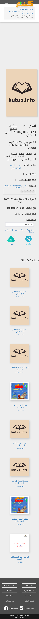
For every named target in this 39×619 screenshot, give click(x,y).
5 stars (33, 191)
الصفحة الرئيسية (26, 9)
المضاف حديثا (29, 590)
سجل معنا (28, 596)
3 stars (27, 191)
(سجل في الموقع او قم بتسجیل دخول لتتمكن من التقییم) (15, 186)
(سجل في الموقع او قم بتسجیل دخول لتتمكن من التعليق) (19, 230)
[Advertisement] (19, 43)
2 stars (24, 191)
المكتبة (9, 590)
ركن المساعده (9, 601)
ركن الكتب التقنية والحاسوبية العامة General (20, 12)
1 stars (21, 191)
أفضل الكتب (29, 585)
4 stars (30, 191)
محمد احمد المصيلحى (15, 166)
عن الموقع (9, 596)
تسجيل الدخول (29, 601)
